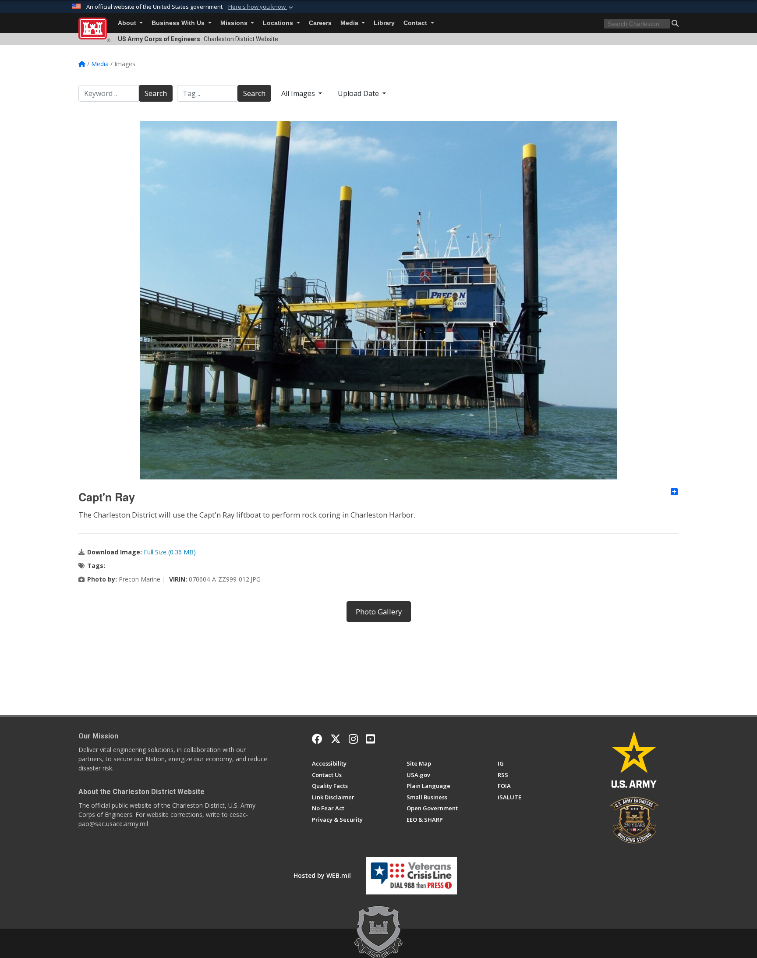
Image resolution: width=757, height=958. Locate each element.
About (128, 23)
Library (384, 23)
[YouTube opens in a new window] (370, 739)
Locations (279, 23)
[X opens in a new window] (335, 739)
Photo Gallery (379, 612)
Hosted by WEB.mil (322, 875)
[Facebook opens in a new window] (317, 739)
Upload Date (359, 93)
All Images (299, 93)
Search (156, 93)
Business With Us (179, 23)
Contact (416, 23)
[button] (261, 7)
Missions (234, 23)
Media (350, 23)
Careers (320, 23)
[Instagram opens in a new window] (353, 739)
